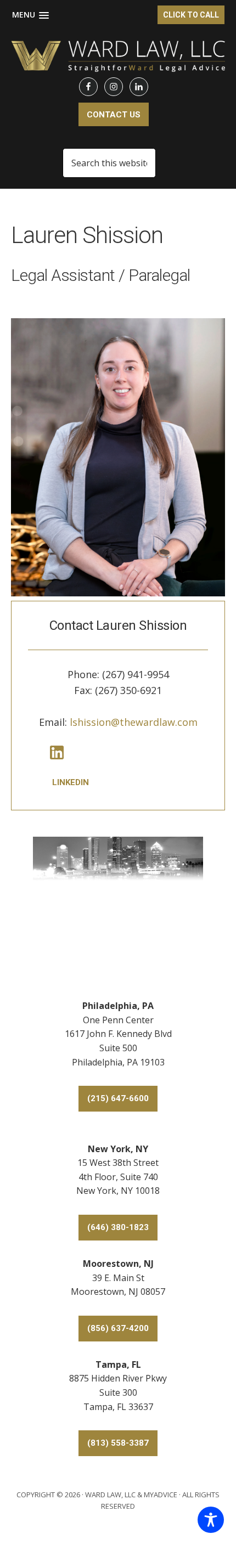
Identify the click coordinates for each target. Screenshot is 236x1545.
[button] (30, 15)
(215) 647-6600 (118, 1098)
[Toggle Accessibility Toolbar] (210, 1519)
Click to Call (191, 14)
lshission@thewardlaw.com (134, 722)
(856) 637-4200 (118, 1328)
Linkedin (70, 782)
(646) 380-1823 (118, 1227)
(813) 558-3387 (118, 1443)
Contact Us (114, 115)
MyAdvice (160, 1494)
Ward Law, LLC (110, 1494)
